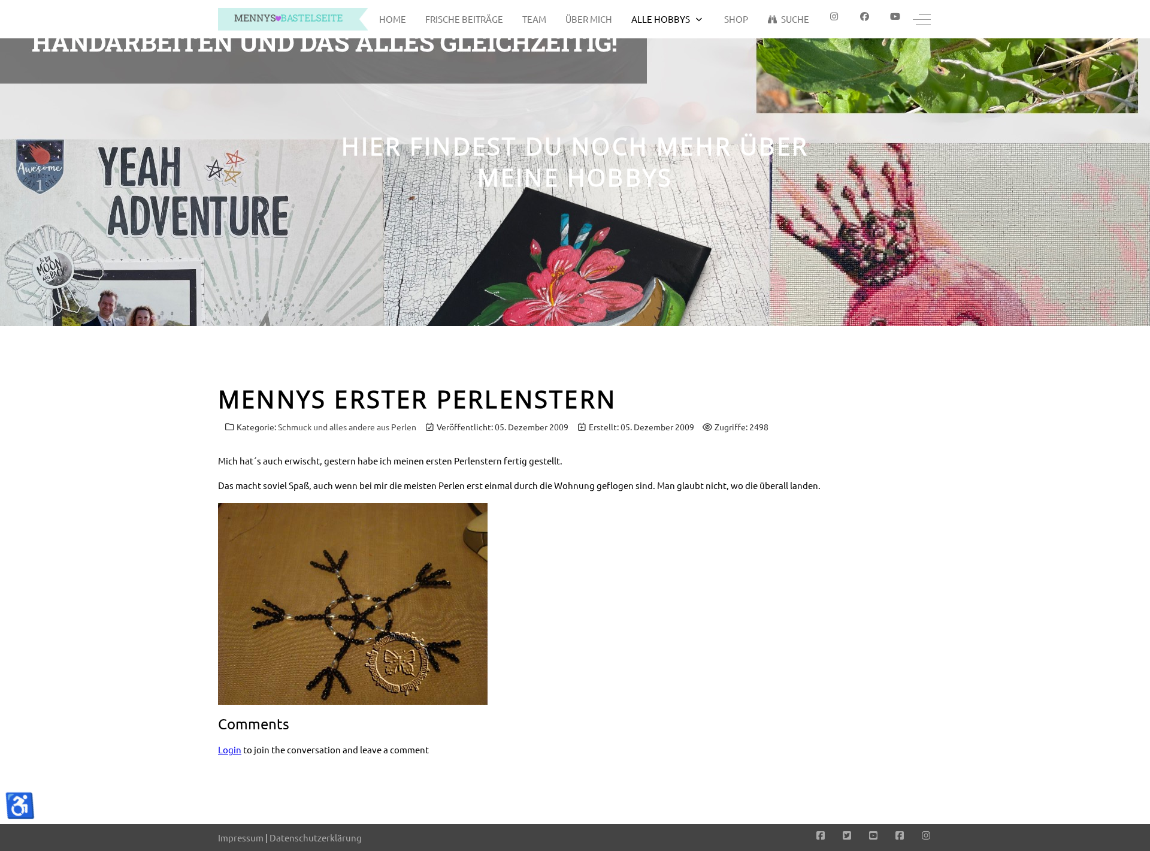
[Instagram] (926, 835)
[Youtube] (895, 16)
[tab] (568, 301)
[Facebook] (864, 16)
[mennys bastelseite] (293, 19)
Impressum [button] (241, 837)
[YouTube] (873, 835)
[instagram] (834, 16)
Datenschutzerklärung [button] (316, 837)
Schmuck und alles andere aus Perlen (347, 426)
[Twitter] (847, 835)
